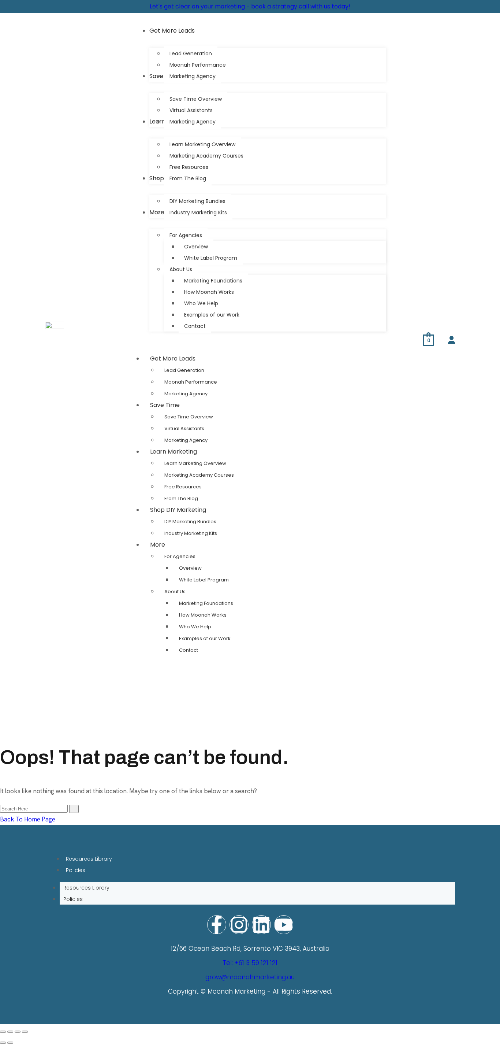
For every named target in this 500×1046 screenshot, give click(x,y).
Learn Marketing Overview (195, 463)
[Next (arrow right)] (10, 1043)
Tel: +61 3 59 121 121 (250, 962)
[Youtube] (283, 924)
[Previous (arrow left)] (3, 1043)
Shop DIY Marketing (178, 510)
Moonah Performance (190, 381)
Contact (188, 650)
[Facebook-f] (216, 924)
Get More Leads (172, 358)
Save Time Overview (188, 416)
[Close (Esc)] (25, 1032)
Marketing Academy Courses (199, 475)
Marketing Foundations (206, 603)
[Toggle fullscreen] (10, 1032)
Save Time (165, 405)
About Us (175, 591)
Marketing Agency (186, 393)
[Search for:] (34, 808)
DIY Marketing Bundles (190, 521)
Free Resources (183, 486)
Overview (190, 568)
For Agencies (179, 556)
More (157, 544)
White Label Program (204, 579)
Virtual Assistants (184, 428)
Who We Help (195, 626)
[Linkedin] (261, 924)
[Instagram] (239, 924)
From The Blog (181, 498)
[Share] (17, 1032)
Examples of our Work (205, 638)
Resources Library (89, 858)
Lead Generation (184, 370)
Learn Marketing (173, 451)
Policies (75, 870)
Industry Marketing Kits (190, 533)
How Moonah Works (203, 614)
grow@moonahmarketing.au (250, 977)
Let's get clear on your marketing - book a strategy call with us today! (250, 6)
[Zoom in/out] (3, 1032)
